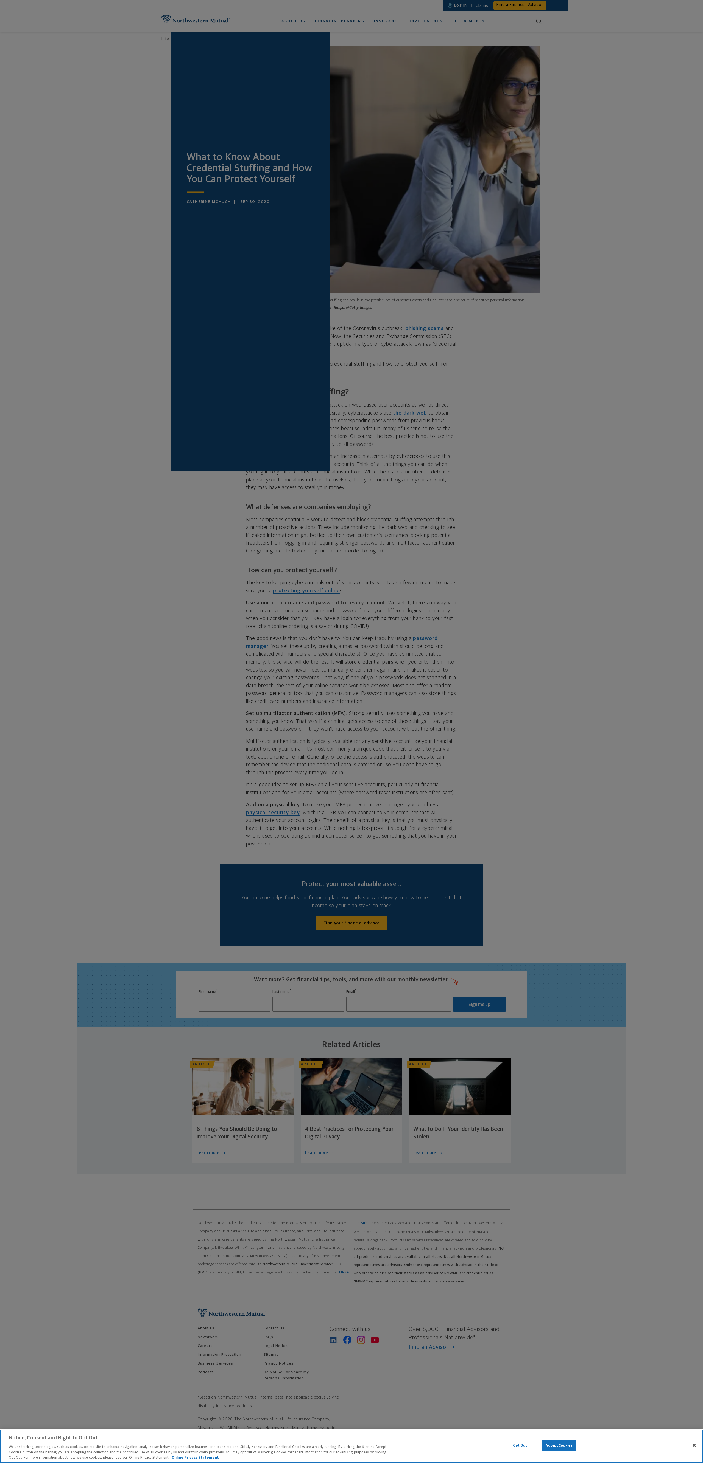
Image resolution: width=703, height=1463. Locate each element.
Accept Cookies (559, 1445)
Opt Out (520, 1445)
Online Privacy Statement (195, 1457)
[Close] (694, 1445)
